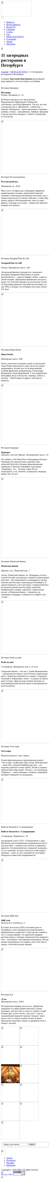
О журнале (11, 39)
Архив (9, 41)
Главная (4, 72)
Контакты (10, 44)
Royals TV (11, 27)
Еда (8, 34)
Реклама (10, 1163)
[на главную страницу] (16, 15)
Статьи (9, 32)
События (10, 29)
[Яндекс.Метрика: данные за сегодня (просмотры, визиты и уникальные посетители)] (7, 1173)
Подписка (10, 1160)
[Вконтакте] (3, 1153)
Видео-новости (13, 24)
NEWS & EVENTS (15, 37)
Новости (10, 22)
